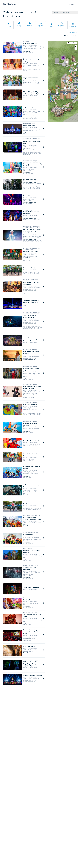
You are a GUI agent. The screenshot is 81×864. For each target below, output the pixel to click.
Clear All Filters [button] (73, 32)
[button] (75, 69)
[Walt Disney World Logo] (9, 4)
